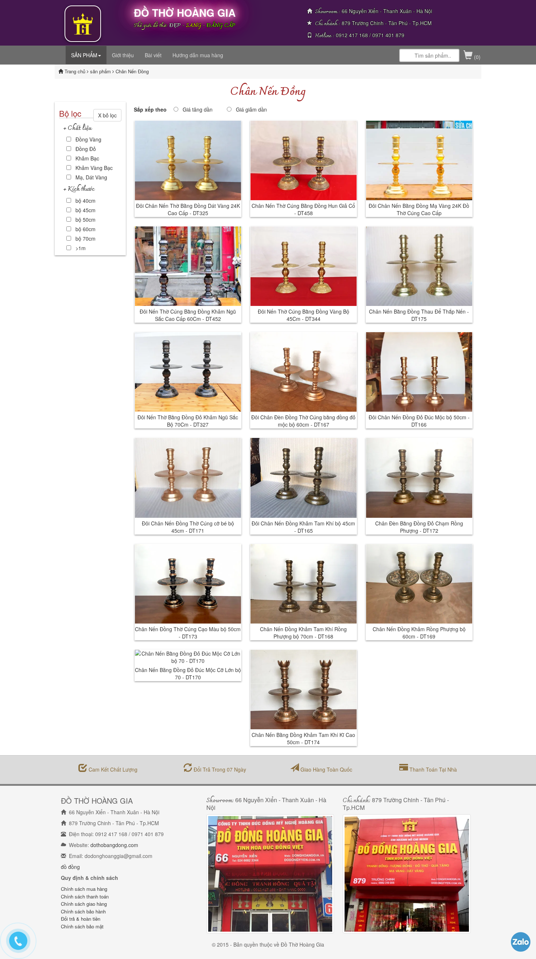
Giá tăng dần (198, 109)
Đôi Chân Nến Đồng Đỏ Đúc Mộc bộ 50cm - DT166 (419, 421)
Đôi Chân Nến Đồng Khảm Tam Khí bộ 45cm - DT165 (303, 527)
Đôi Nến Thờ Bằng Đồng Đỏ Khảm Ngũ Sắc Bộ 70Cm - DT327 (187, 421)
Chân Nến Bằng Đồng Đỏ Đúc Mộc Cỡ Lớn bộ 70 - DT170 (188, 673)
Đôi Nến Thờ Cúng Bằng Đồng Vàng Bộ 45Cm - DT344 (303, 315)
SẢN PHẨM (84, 55)
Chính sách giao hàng (84, 903)
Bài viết (153, 55)
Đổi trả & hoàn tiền (80, 918)
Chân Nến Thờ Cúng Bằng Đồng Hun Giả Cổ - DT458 (303, 209)
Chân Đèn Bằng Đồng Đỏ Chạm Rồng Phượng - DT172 (419, 527)
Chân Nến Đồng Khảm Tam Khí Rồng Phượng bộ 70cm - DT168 (303, 632)
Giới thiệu (123, 55)
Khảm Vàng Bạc (94, 167)
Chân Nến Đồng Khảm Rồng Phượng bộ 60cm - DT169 (419, 632)
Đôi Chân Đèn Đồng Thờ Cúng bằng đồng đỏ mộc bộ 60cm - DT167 (303, 421)
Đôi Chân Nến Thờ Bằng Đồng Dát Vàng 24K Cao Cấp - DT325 (188, 209)
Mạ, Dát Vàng (91, 177)
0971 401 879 (388, 35)
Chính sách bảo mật (82, 926)
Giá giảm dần (251, 109)
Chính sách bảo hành (83, 911)
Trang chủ (76, 71)
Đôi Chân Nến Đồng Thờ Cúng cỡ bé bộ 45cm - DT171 (188, 527)
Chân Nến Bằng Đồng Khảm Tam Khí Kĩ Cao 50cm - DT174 (303, 738)
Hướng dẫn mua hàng (197, 55)
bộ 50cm (85, 219)
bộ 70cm (85, 238)
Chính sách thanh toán (85, 896)
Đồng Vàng (88, 139)
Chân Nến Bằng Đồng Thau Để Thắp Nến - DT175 (419, 315)
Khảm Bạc (87, 158)
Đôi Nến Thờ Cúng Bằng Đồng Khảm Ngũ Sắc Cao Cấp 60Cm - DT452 (188, 315)
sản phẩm (101, 71)
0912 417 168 (352, 35)
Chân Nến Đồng (132, 71)
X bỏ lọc (107, 115)
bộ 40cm (85, 200)
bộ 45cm (85, 210)
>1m (80, 248)
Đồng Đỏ (85, 148)
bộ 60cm (85, 229)
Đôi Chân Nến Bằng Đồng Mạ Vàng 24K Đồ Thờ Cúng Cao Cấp (419, 209)
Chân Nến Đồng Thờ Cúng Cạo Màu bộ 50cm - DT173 (188, 632)
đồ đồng (70, 866)
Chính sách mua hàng (84, 888)
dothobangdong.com (114, 845)
